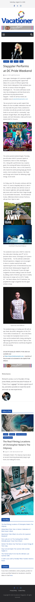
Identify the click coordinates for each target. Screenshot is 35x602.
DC (11, 61)
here (11, 575)
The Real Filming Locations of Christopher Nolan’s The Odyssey (16, 444)
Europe (6, 434)
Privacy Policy (13, 590)
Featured (12, 434)
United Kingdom (8, 437)
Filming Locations (21, 434)
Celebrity (6, 61)
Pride (21, 61)
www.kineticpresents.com (20, 99)
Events (16, 61)
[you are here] (17, 467)
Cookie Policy (21, 590)
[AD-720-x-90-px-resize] (17, 27)
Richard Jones (16, 75)
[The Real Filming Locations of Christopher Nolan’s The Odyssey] (17, 422)
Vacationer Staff (19, 452)
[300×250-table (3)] (17, 204)
